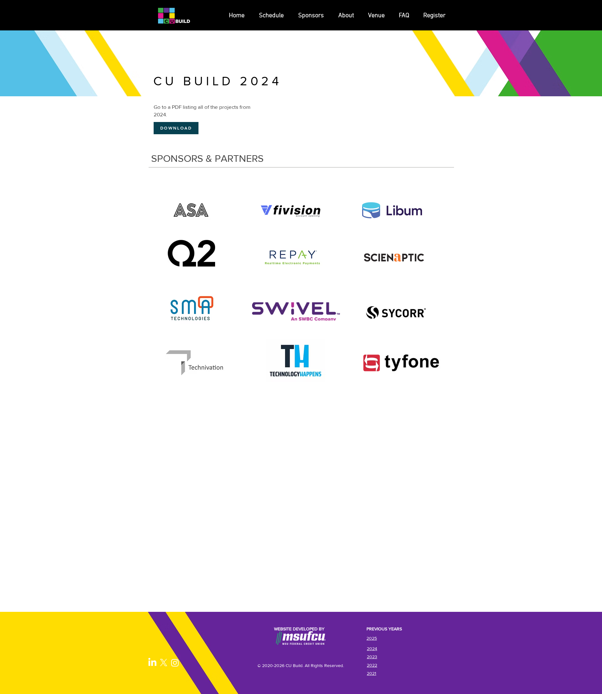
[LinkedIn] (152, 663)
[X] (164, 663)
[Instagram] (175, 663)
